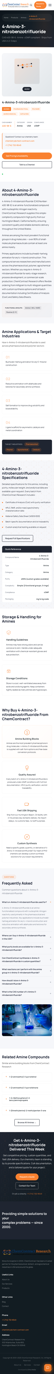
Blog (4, 1302)
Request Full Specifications (17, 538)
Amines (23, 17)
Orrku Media (32, 1370)
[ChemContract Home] (15, 5)
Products (14, 17)
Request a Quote (40, 4)
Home (6, 17)
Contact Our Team (27, 1185)
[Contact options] (47, 1367)
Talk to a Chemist (27, 164)
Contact (5, 1306)
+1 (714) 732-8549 (13, 145)
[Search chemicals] (31, 5)
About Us (5, 1279)
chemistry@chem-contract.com (19, 141)
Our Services (7, 1284)
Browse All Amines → (27, 1122)
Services (27, 1365)
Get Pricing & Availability (17, 156)
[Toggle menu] (50, 5)
